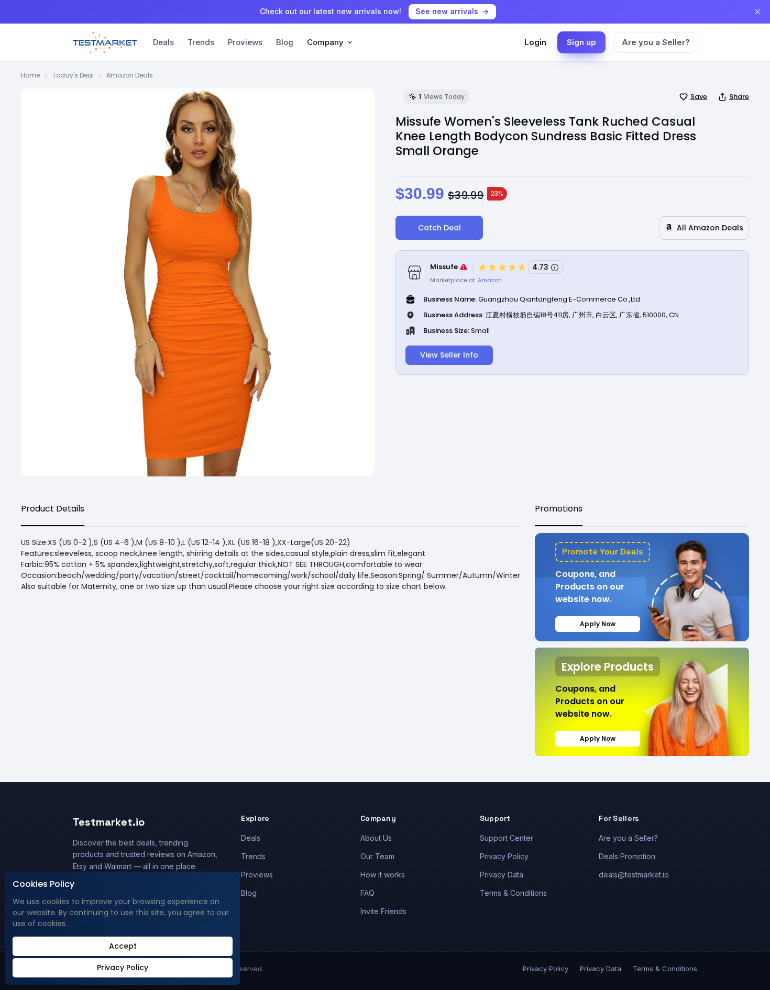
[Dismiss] (757, 11)
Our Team (377, 856)
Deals (163, 42)
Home (30, 75)
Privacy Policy (504, 856)
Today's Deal (73, 75)
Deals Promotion (627, 856)
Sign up (581, 42)
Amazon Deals (129, 75)
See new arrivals (446, 11)
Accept (123, 946)
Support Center (506, 837)
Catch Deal (439, 228)
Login (535, 42)
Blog (284, 42)
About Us (376, 837)
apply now (597, 623)
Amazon (490, 280)
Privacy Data (501, 874)
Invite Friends (383, 911)
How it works (382, 874)
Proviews (245, 42)
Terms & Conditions (513, 892)
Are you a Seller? (656, 42)
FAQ (367, 892)
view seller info (449, 355)
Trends (201, 42)
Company (325, 42)
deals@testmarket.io (634, 874)
